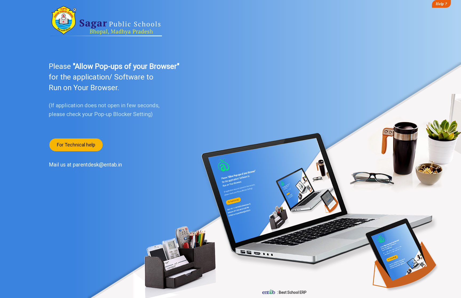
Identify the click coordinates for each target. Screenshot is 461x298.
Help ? (441, 4)
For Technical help (76, 145)
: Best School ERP (291, 292)
